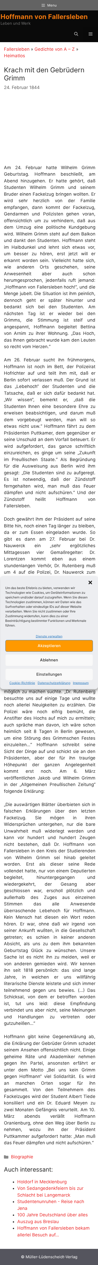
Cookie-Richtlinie (22, 683)
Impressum (81, 683)
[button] (90, 582)
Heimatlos (14, 55)
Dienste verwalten (49, 636)
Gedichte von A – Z (54, 49)
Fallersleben (17, 49)
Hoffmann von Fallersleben (44, 17)
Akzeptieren (49, 645)
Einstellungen (49, 674)
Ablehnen (49, 659)
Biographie (22, 1156)
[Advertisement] (43, 127)
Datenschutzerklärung (54, 683)
